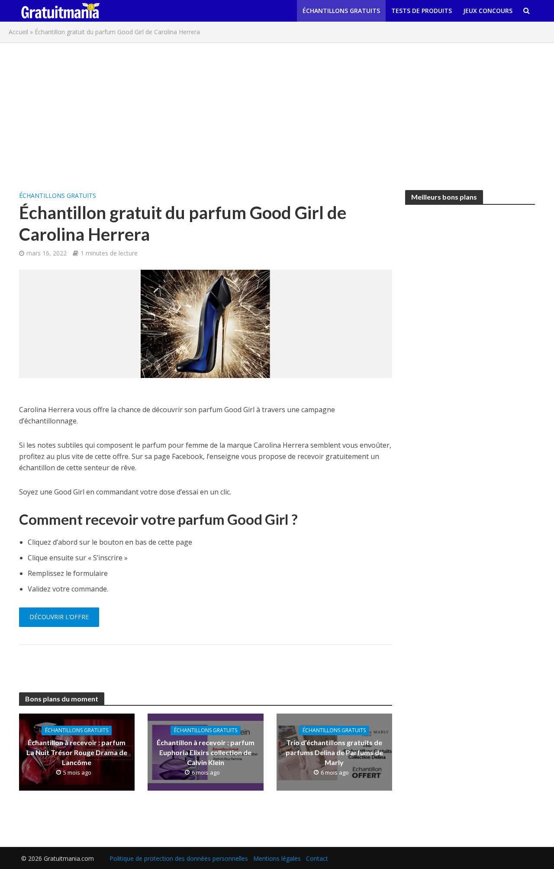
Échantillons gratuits (341, 10)
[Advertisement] (277, 112)
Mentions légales (277, 858)
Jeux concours (487, 10)
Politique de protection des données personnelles (179, 858)
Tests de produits (421, 10)
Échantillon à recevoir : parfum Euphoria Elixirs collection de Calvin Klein (205, 752)
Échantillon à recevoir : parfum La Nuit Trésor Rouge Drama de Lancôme (76, 752)
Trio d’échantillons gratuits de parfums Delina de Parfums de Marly (334, 752)
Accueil (18, 32)
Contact (317, 858)
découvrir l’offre (59, 617)
